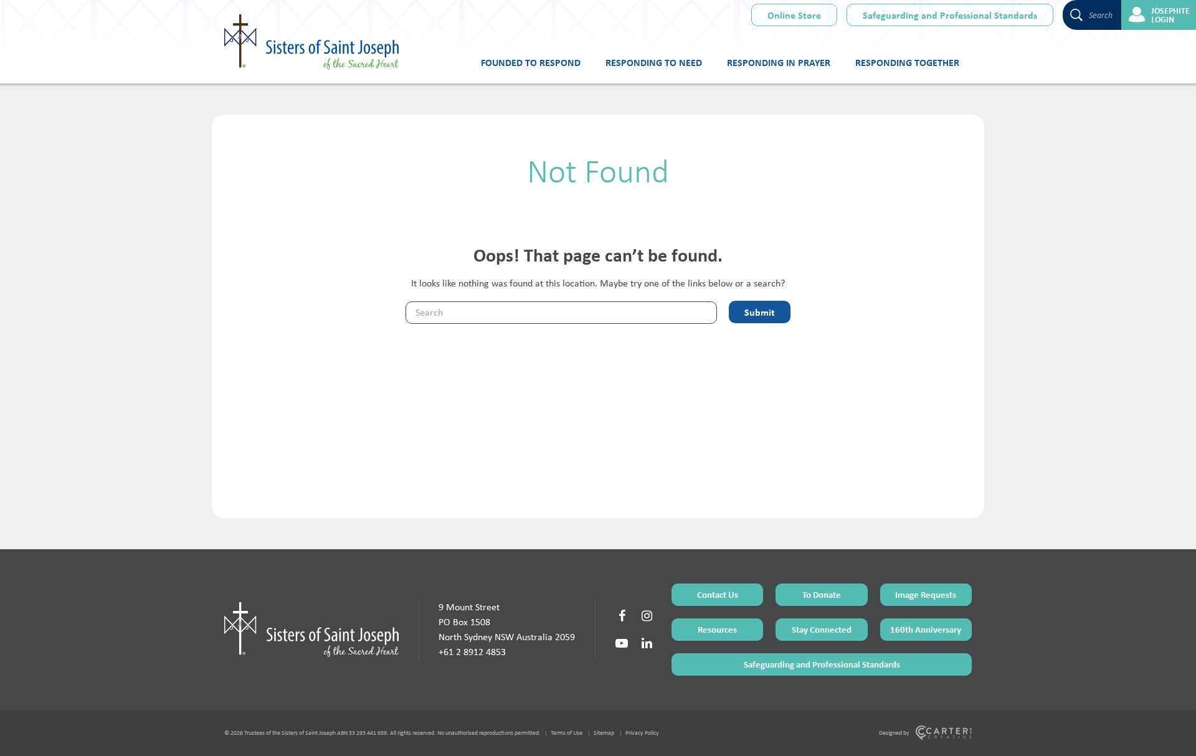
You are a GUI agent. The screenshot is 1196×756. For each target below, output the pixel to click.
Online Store (794, 15)
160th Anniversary (925, 629)
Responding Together (907, 62)
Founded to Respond (531, 62)
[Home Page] (311, 629)
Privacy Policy (642, 733)
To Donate (821, 594)
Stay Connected (822, 629)
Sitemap (604, 733)
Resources (717, 629)
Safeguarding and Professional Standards (950, 15)
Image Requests (925, 594)
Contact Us (717, 594)
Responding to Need (653, 62)
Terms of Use (566, 733)
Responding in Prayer (778, 62)
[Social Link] (621, 615)
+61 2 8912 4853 (472, 651)
